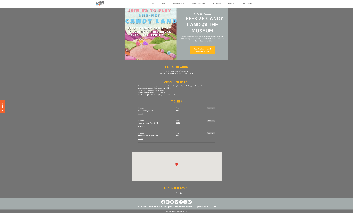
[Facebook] (163, 202)
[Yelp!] (185, 202)
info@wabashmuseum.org (185, 207)
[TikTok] (181, 202)
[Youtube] (172, 202)
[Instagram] (168, 202)
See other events (202, 51)
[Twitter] (176, 202)
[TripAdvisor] (190, 202)
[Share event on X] (176, 193)
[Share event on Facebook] (172, 193)
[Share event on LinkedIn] (181, 193)
